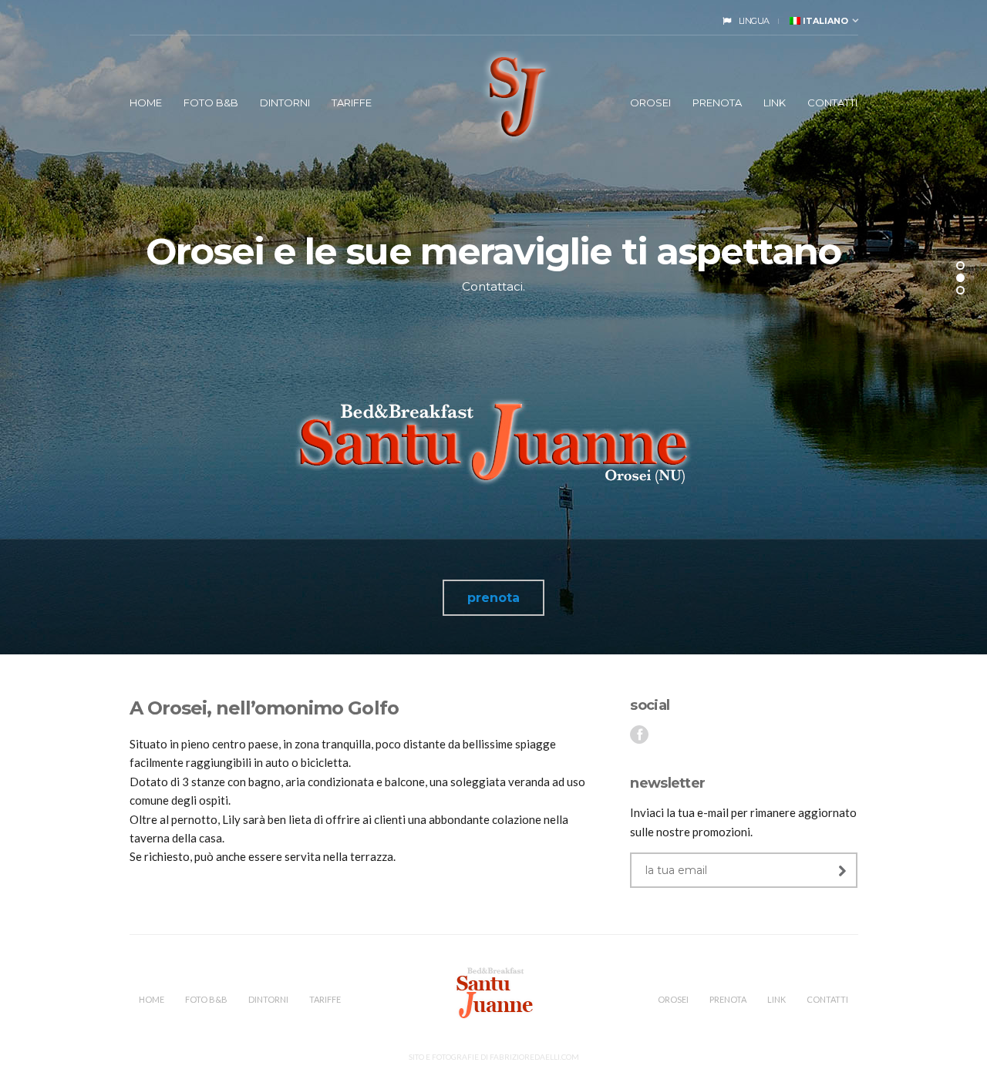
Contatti (832, 102)
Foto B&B (211, 102)
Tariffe (352, 102)
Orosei (650, 102)
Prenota (717, 102)
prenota (493, 597)
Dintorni (285, 102)
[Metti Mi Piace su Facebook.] (639, 734)
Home (146, 102)
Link (774, 102)
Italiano (824, 20)
